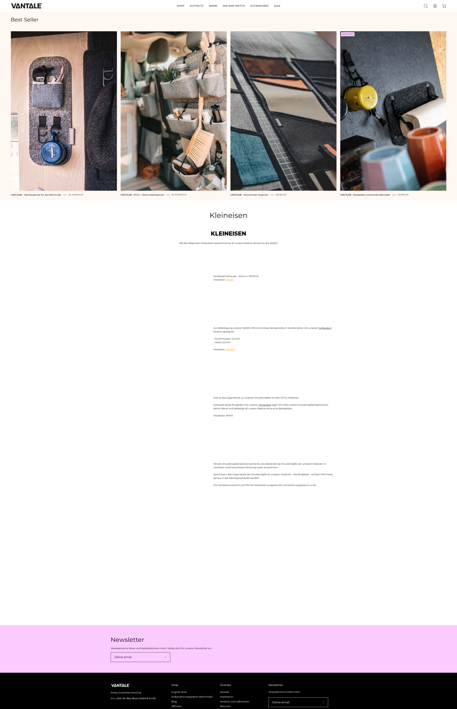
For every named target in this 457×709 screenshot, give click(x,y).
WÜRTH (230, 349)
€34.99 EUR (403, 195)
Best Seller (25, 19)
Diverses (225, 685)
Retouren (225, 706)
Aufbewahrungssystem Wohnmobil (192, 696)
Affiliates (176, 706)
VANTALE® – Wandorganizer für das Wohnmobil (36, 195)
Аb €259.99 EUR (179, 195)
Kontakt (224, 692)
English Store (179, 692)
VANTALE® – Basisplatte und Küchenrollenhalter (365, 195)
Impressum (226, 696)
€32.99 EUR (281, 195)
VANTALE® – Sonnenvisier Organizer (249, 195)
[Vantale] (27, 6)
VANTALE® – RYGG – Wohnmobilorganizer (142, 195)
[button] (180, 6)
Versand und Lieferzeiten (234, 701)
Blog (174, 701)
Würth (229, 279)
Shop (174, 685)
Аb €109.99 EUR (76, 195)
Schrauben (325, 328)
